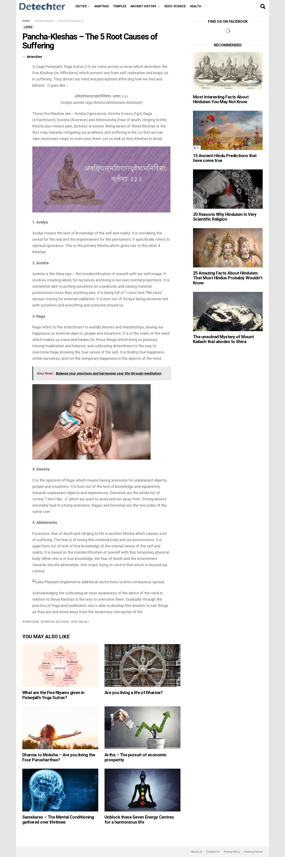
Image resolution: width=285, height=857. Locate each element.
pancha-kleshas (56, 621)
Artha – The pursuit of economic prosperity (136, 757)
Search (263, 6)
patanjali (81, 621)
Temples (119, 6)
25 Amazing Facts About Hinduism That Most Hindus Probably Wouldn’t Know (227, 278)
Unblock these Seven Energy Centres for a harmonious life (139, 820)
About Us (196, 851)
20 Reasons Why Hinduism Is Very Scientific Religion (225, 217)
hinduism (32, 621)
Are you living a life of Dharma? (134, 692)
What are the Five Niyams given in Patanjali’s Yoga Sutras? (53, 695)
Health (195, 6)
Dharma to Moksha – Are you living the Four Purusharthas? (58, 757)
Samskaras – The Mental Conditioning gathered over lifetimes (58, 820)
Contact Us (213, 851)
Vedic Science (175, 6)
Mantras (102, 6)
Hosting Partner (253, 851)
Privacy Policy (232, 851)
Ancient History (143, 6)
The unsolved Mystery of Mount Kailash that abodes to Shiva (223, 339)
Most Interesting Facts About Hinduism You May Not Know (220, 99)
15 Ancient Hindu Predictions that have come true (225, 158)
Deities (81, 6)
